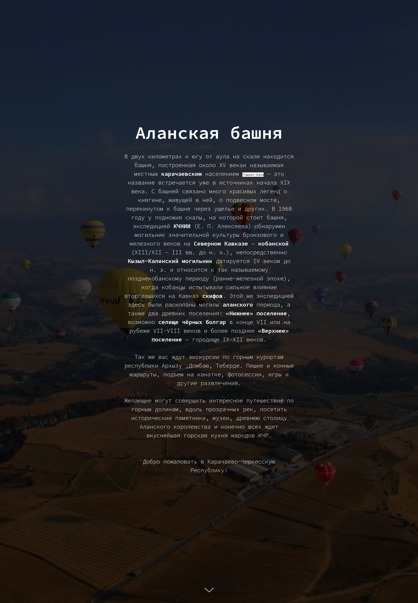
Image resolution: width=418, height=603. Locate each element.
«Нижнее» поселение (256, 313)
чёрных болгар (204, 322)
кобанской (273, 243)
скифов (212, 296)
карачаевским (181, 174)
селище (168, 322)
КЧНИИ (181, 226)
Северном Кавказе (221, 243)
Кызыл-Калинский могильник (170, 261)
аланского (238, 304)
